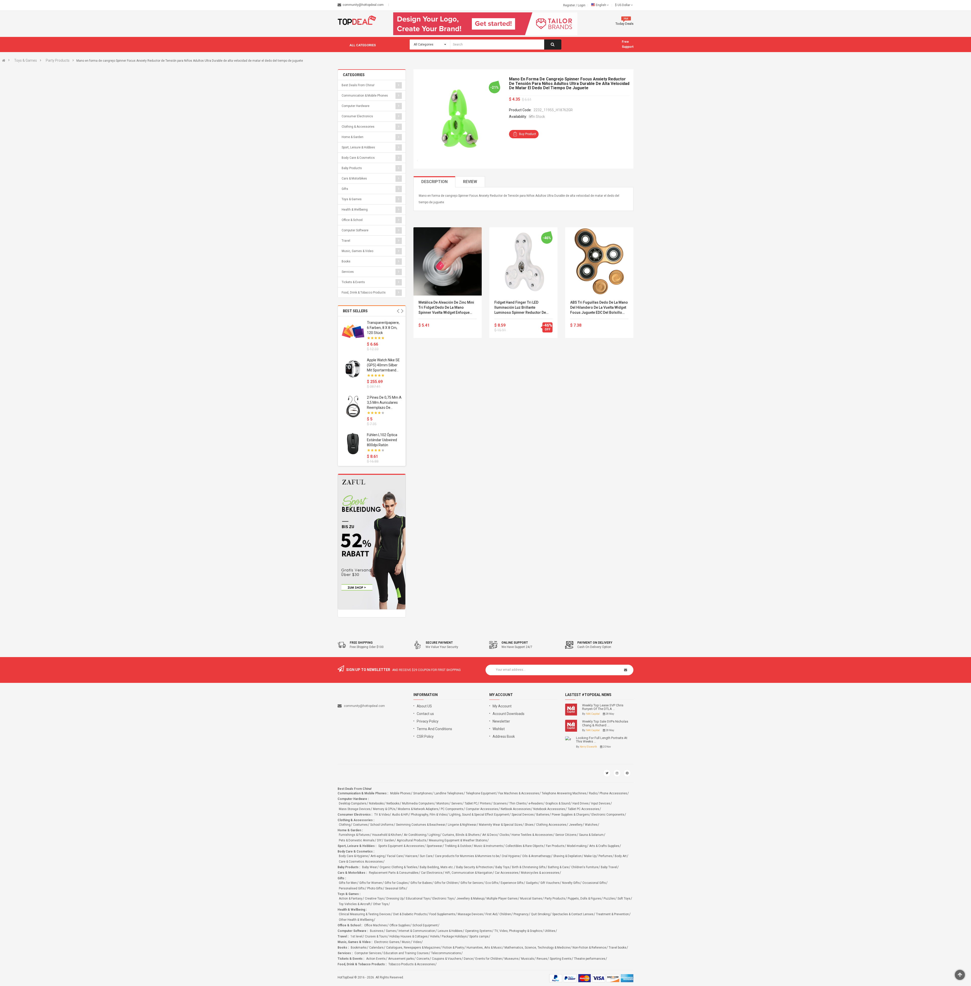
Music (406, 942)
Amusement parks (401, 958)
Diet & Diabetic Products (410, 914)
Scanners (500, 803)
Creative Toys (374, 898)
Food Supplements (442, 914)
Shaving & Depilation (567, 856)
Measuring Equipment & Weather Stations (458, 840)
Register (569, 5)
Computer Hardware (355, 106)
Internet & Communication (417, 931)
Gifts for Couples (396, 883)
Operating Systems (478, 931)
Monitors (442, 803)
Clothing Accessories (551, 824)
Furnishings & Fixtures (354, 835)
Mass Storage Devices (354, 809)
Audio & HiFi (400, 814)
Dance (468, 958)
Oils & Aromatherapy (536, 856)
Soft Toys (623, 898)
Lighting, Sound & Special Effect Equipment (479, 814)
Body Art (621, 856)
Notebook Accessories (549, 809)
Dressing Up (394, 898)
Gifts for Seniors (471, 883)
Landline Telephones (448, 793)
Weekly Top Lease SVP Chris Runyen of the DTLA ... (602, 707)
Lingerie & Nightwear (462, 824)
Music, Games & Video (357, 251)
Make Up (590, 856)
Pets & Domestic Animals (356, 840)
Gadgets (532, 883)
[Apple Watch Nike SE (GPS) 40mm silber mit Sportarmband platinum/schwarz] (353, 368)
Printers (485, 803)
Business (376, 931)
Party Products (58, 60)
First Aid (491, 914)
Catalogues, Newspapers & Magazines (413, 947)
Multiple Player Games (502, 898)
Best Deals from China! (358, 85)
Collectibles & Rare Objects (524, 846)
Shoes (529, 824)
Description (434, 181)
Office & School (352, 220)
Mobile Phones (400, 793)
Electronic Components (607, 814)
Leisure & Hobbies (450, 931)
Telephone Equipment (481, 793)
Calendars (376, 947)
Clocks (504, 835)
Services (348, 272)
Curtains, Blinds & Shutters (461, 835)
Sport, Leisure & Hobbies (358, 147)
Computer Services (368, 953)
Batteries (542, 814)
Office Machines (375, 925)
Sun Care (426, 856)
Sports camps (479, 936)
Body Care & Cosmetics (358, 158)
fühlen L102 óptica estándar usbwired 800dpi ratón (382, 440)
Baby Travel (609, 867)
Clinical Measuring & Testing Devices (365, 914)
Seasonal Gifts (395, 888)
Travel (346, 240)
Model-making (577, 846)
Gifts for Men (348, 883)
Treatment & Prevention (612, 914)
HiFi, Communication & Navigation (468, 873)
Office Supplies (399, 925)
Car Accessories (506, 873)
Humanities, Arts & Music (484, 947)
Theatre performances (589, 958)
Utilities (550, 931)
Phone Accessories (613, 793)
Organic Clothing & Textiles (398, 867)
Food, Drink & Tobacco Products (364, 292)
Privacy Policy (427, 721)
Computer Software (355, 230)
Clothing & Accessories (358, 126)
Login (581, 5)
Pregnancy (521, 914)
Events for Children (488, 958)
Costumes (360, 824)
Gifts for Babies (421, 883)
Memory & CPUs (384, 809)
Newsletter (501, 721)
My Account (502, 706)
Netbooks (393, 803)
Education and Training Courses (406, 953)
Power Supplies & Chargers (570, 814)
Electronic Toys (443, 898)
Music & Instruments (488, 846)
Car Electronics (432, 873)
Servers (456, 803)
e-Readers (535, 803)
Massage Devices (470, 914)
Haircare (411, 856)
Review (470, 181)
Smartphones (422, 793)
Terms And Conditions (434, 729)
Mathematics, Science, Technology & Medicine (537, 947)
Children (505, 914)
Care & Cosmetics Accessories (361, 861)
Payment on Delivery (594, 642)
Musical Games (531, 898)
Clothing (344, 824)
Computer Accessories (482, 809)
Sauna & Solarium (591, 835)
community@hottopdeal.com (364, 706)
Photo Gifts (375, 888)
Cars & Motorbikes (354, 178)
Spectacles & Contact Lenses (572, 914)
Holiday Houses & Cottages (408, 936)
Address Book (504, 736)
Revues (542, 958)
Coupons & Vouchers (446, 958)
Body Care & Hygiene (353, 856)
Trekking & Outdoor (458, 846)
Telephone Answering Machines (564, 793)
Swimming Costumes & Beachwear (420, 824)
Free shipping (361, 642)
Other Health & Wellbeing (356, 920)
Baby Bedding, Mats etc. (437, 867)
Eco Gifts (492, 883)
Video (417, 942)
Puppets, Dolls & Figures (584, 898)
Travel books (617, 947)
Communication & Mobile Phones (365, 95)
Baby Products (352, 168)
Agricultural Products (411, 840)
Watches (591, 824)
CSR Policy (425, 736)
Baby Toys (502, 867)
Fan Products (555, 846)
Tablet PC (471, 803)
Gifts (345, 189)
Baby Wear (369, 867)
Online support (514, 642)
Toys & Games (25, 60)
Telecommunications (446, 953)
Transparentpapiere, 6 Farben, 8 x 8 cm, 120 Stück (383, 328)
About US (424, 706)
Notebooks (376, 803)
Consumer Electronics (357, 116)
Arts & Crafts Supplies (604, 846)
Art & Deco (489, 835)
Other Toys (380, 904)
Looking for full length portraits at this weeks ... (601, 739)
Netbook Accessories (516, 809)
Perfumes (605, 856)
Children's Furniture (584, 867)
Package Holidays (454, 936)
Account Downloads (508, 714)
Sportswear (434, 846)
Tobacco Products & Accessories (411, 964)
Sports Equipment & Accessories (401, 846)
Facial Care (395, 856)
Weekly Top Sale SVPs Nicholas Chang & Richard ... (605, 723)
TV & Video (381, 814)
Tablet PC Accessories (583, 809)
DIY (379, 840)
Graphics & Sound (557, 803)
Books (346, 261)
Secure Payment (439, 642)
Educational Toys (418, 898)
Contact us (425, 714)
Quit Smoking (540, 914)
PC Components (452, 809)
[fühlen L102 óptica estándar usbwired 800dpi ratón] (353, 443)
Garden (389, 840)
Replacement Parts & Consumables (393, 873)
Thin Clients (517, 803)
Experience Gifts (512, 883)
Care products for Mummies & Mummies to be (467, 856)
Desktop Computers (352, 803)
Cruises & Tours (376, 936)
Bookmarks (359, 947)
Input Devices (600, 803)
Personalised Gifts (352, 888)
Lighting (434, 835)
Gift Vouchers (550, 883)
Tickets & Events (353, 282)
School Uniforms (381, 824)
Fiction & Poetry (453, 947)
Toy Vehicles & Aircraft (354, 904)
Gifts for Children (446, 883)
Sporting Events (560, 958)
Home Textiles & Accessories (532, 835)
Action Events (376, 958)
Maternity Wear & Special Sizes (500, 824)
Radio (593, 793)
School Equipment (425, 925)
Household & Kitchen (386, 835)
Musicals (527, 958)
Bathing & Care (558, 867)
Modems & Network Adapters (418, 809)
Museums (511, 958)
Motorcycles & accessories (540, 873)
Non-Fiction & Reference (589, 947)
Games (391, 931)
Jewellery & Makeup (470, 898)
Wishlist (499, 729)
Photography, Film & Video (429, 814)
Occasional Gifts (594, 883)
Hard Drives (580, 803)
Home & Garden (352, 137)
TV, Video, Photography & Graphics (518, 931)
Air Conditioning (415, 835)
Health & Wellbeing (355, 209)
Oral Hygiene (511, 856)
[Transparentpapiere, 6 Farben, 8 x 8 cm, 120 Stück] (353, 331)
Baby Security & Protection (474, 867)
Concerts (422, 958)
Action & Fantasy (350, 898)
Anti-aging (377, 856)
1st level (356, 936)
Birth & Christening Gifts (528, 867)
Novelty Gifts (571, 883)
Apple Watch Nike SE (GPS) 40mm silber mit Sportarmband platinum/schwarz (383, 365)
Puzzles (609, 898)
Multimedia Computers (418, 803)
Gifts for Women (370, 883)
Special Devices (523, 814)
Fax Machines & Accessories (518, 793)
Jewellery (575, 824)
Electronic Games (386, 942)
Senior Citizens (566, 835)
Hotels (434, 936)
